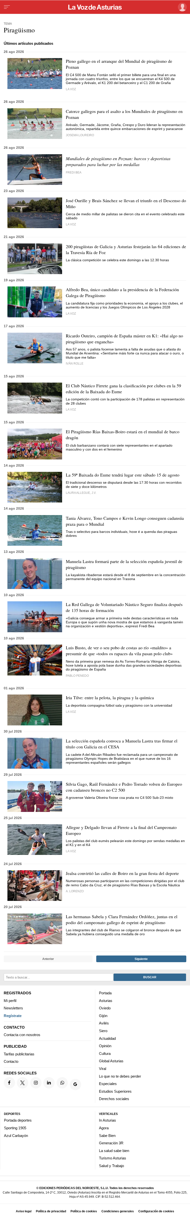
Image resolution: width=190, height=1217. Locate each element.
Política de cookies (84, 1211)
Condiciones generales (117, 1211)
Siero (103, 1031)
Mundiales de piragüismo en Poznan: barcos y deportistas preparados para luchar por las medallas (118, 161)
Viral (102, 1068)
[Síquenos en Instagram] (36, 1082)
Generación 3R (111, 1143)
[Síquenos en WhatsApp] (62, 1082)
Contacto (11, 1061)
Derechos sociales (114, 1099)
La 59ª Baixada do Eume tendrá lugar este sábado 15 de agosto (122, 475)
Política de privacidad (51, 1211)
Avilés (104, 1023)
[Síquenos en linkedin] (49, 1082)
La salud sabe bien (114, 1151)
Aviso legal (23, 1211)
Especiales (108, 1084)
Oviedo (105, 1008)
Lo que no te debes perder (120, 1076)
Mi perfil (10, 1001)
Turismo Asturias (112, 1158)
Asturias (105, 1001)
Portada (105, 993)
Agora (104, 1128)
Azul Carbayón (16, 1135)
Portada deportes (18, 1120)
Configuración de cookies (156, 1211)
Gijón (103, 1016)
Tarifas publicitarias (19, 1054)
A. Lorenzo (75, 891)
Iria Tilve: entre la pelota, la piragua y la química (110, 697)
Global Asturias (111, 1061)
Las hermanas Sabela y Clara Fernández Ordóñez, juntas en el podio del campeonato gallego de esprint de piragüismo (121, 919)
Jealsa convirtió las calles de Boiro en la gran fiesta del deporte (122, 873)
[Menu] (7, 7)
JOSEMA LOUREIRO (80, 135)
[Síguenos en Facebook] (9, 1082)
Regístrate (13, 1016)
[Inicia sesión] (181, 7)
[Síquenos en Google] (75, 1084)
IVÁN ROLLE (74, 363)
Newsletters (13, 1008)
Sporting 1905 (15, 1128)
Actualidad (107, 1038)
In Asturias (107, 1120)
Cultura (105, 1053)
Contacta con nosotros (22, 1035)
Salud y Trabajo (111, 1166)
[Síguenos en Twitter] (22, 1082)
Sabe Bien (107, 1135)
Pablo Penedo (77, 675)
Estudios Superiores (115, 1091)
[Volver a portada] (95, 7)
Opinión (105, 1046)
